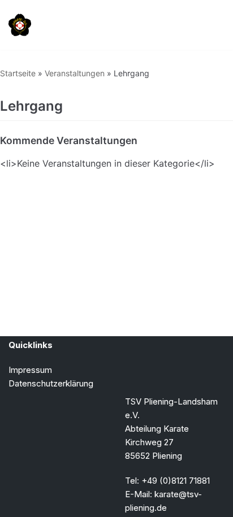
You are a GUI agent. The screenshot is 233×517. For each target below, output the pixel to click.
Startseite (18, 73)
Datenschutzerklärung (50, 383)
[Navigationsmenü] (211, 24)
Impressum (30, 369)
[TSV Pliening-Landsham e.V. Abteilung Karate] (19, 25)
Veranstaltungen (75, 73)
